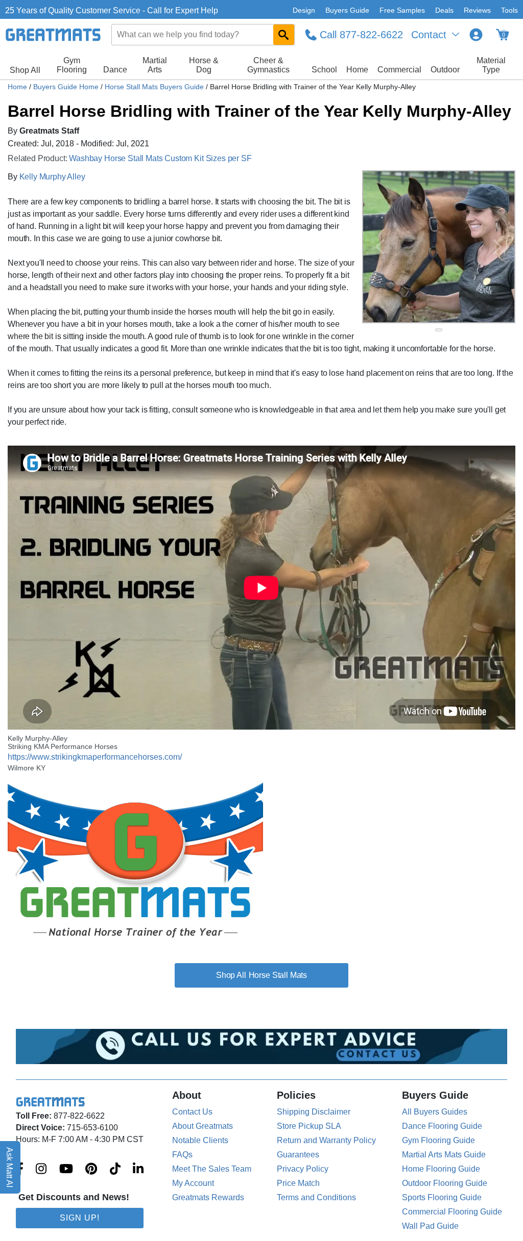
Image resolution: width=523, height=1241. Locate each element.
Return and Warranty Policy (326, 1140)
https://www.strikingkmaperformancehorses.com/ (95, 757)
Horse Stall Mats (278, 975)
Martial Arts (154, 65)
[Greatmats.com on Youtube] (66, 1169)
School (324, 69)
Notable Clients (200, 1140)
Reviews (477, 10)
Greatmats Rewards (208, 1197)
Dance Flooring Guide (442, 1126)
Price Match (298, 1183)
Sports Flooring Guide (442, 1197)
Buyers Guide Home (67, 87)
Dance (115, 69)
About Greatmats (202, 1126)
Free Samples (402, 10)
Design (304, 10)
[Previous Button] (380, 246)
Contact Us (192, 1111)
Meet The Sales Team (211, 1169)
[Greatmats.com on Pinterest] (91, 1169)
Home (357, 69)
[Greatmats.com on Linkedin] (138, 1169)
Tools (509, 10)
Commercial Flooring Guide (452, 1211)
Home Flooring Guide (441, 1169)
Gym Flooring (72, 65)
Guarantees (298, 1154)
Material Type (491, 65)
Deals (444, 10)
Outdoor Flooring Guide (444, 1183)
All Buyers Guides (434, 1111)
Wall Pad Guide (430, 1226)
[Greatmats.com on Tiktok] (115, 1169)
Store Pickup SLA (309, 1126)
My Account (193, 1183)
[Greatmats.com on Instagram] (41, 1169)
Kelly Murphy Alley (52, 176)
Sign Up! (80, 1217)
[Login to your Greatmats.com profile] (476, 35)
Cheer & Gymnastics (268, 65)
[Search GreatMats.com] (283, 34)
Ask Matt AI (10, 1167)
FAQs (182, 1154)
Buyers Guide (347, 10)
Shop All (25, 70)
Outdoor (445, 69)
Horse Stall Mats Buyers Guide (155, 87)
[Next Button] (497, 246)
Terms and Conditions (316, 1197)
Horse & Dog (204, 65)
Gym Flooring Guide (438, 1140)
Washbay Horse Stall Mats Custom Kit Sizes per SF (160, 158)
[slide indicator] (438, 329)
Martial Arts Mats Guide (444, 1154)
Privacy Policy (302, 1169)
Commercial (399, 69)
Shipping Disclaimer (313, 1111)
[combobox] (203, 34)
